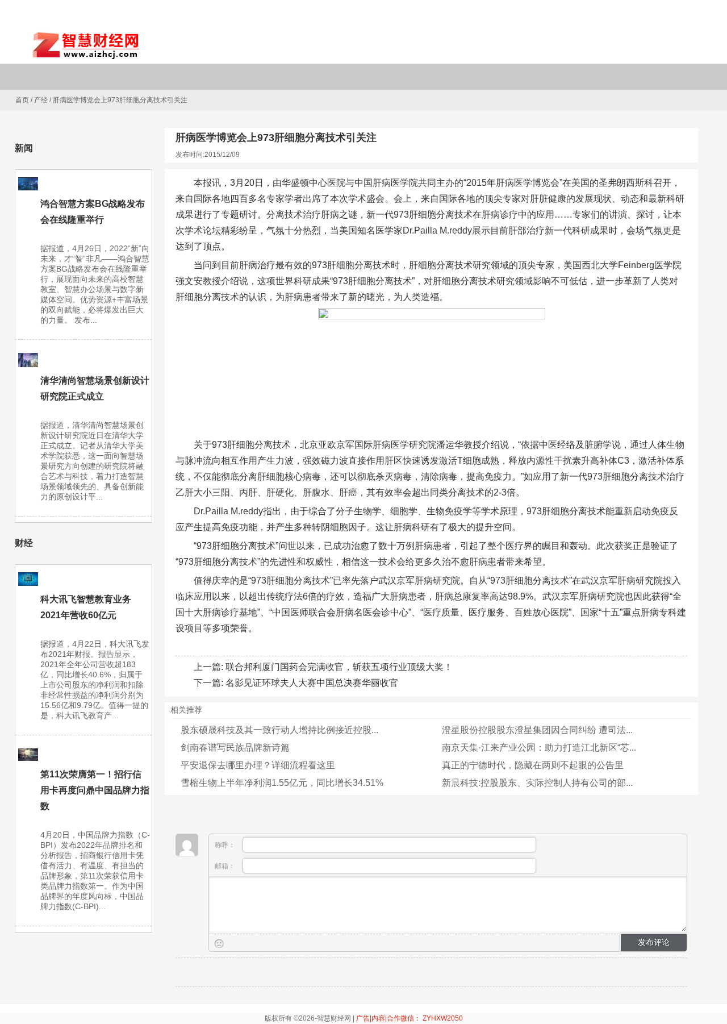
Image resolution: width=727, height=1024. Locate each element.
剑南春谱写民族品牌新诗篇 (235, 747)
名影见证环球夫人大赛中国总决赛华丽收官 (311, 683)
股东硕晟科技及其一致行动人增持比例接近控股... (279, 730)
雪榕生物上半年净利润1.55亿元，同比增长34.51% (282, 783)
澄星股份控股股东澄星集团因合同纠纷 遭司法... (537, 730)
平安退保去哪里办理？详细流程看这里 (258, 765)
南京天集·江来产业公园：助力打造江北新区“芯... (539, 747)
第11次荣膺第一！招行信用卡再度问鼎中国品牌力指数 (94, 790)
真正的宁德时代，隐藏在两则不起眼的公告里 (533, 765)
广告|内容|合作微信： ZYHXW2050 (409, 1018)
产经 (41, 100)
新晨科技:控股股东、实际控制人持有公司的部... (537, 783)
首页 (22, 100)
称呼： (226, 845)
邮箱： (226, 866)
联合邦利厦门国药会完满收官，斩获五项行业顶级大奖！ (339, 667)
